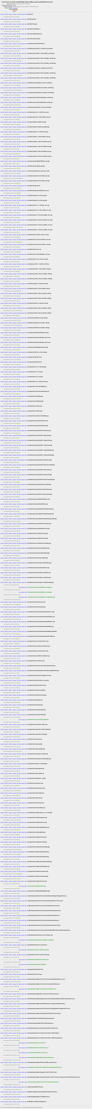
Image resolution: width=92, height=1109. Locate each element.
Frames (14, 14)
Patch (22, 14)
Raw (25, 14)
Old (17, 14)
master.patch (15, 7)
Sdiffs (10, 14)
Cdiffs (2, 14)
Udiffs (6, 14)
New (20, 14)
